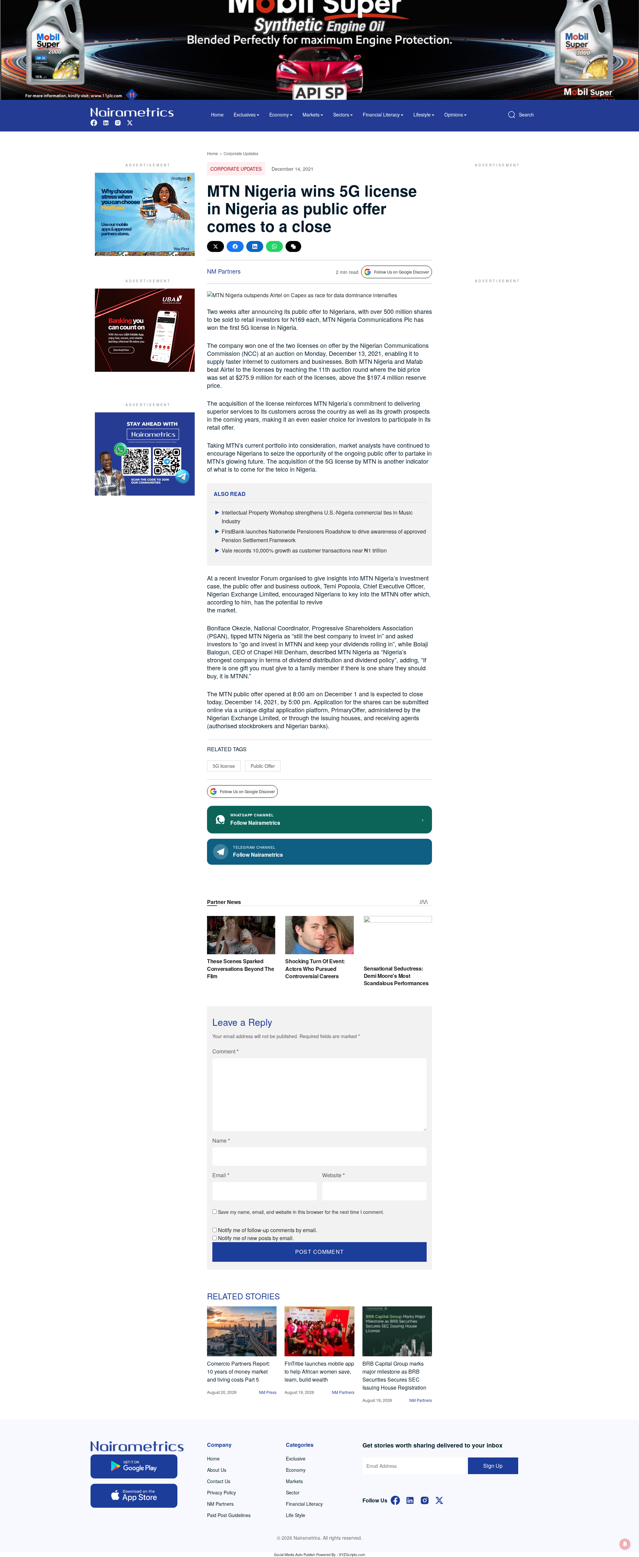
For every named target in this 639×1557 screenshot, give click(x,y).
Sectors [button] (341, 114)
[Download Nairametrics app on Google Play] (134, 1466)
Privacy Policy (221, 1492)
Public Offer (263, 766)
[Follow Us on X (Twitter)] (439, 1499)
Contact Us (218, 1481)
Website (333, 1175)
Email (220, 1175)
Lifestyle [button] (422, 114)
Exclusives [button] (245, 114)
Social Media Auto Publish (294, 1554)
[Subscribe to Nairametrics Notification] (625, 1544)
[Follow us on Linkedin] (106, 122)
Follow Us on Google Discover (401, 272)
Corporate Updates (241, 153)
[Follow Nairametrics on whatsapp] (145, 454)
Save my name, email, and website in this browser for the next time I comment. (301, 1212)
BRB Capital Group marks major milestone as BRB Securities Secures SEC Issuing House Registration (394, 1375)
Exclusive (296, 1458)
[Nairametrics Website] (132, 111)
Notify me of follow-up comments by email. (267, 1230)
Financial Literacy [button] (381, 114)
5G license (224, 766)
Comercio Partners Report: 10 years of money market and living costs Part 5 (238, 1371)
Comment (225, 1051)
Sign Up (493, 1465)
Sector (293, 1492)
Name (221, 1140)
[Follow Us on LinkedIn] (410, 1499)
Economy (296, 1469)
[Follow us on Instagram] (117, 122)
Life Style (295, 1515)
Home (217, 114)
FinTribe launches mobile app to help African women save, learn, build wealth (319, 1371)
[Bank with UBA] (145, 330)
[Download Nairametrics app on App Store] (134, 1496)
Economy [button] (279, 114)
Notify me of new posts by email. (256, 1238)
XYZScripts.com (352, 1554)
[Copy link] (293, 246)
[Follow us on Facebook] (94, 122)
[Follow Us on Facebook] (395, 1499)
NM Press (268, 1392)
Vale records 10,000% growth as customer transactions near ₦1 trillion (304, 550)
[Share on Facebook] (235, 246)
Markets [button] (311, 114)
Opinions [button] (453, 114)
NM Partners (224, 271)
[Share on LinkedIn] (254, 246)
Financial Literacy (304, 1503)
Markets (294, 1481)
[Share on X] (215, 246)
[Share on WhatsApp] (274, 246)
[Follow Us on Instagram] (424, 1499)
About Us (216, 1469)
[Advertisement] (494, 214)
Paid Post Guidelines (229, 1515)
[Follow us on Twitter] (129, 122)
